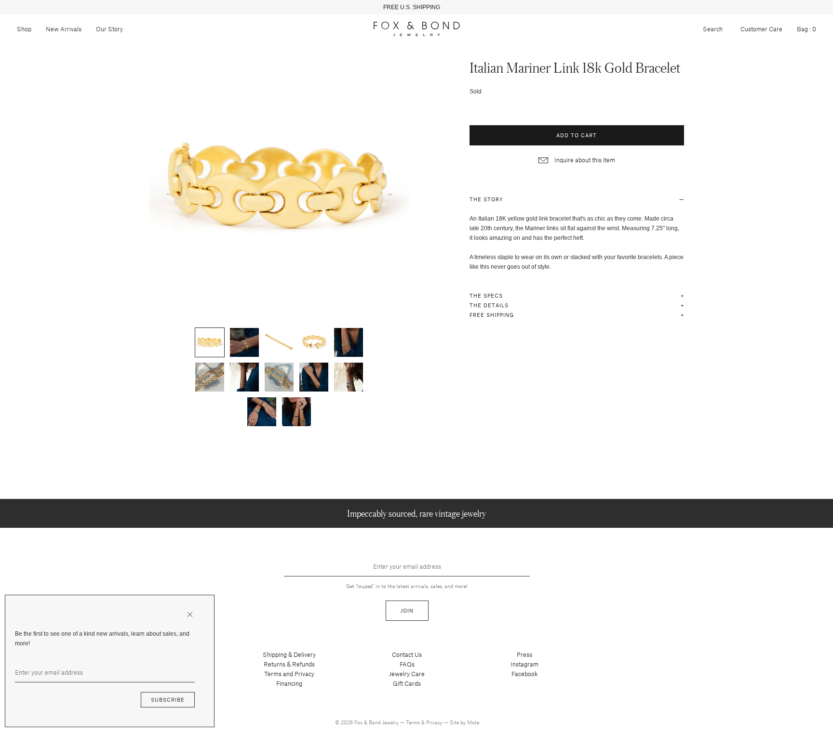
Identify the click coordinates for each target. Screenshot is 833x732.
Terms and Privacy (289, 674)
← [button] (169, 192)
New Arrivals (63, 29)
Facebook (524, 674)
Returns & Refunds (289, 664)
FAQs (407, 664)
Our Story (109, 29)
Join (407, 610)
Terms (413, 722)
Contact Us (407, 654)
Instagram (524, 664)
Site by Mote (464, 722)
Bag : (806, 29)
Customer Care (761, 29)
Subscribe (168, 699)
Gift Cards (407, 683)
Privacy (435, 722)
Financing (289, 683)
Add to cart (576, 135)
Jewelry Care (407, 674)
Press (524, 654)
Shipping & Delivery (289, 654)
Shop (24, 29)
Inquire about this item (584, 160)
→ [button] (390, 192)
